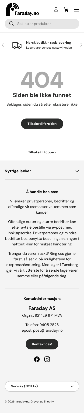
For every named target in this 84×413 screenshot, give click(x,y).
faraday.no (22, 401)
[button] (66, 9)
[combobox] (42, 24)
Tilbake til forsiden (42, 124)
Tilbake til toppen (42, 152)
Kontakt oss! (42, 344)
